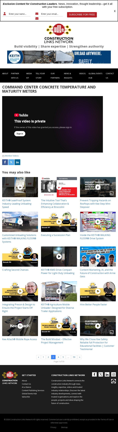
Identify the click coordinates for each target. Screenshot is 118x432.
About (5, 73)
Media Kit (29, 75)
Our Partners (55, 75)
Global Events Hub (95, 75)
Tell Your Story (40, 75)
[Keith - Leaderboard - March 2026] (59, 57)
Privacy (53, 427)
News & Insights (68, 75)
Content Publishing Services (33, 390)
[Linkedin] (17, 162)
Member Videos (12, 156)
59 (74, 357)
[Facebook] (5, 162)
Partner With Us (15, 75)
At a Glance (26, 387)
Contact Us (110, 75)
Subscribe (26, 397)
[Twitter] (11, 162)
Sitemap (64, 427)
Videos (82, 73)
